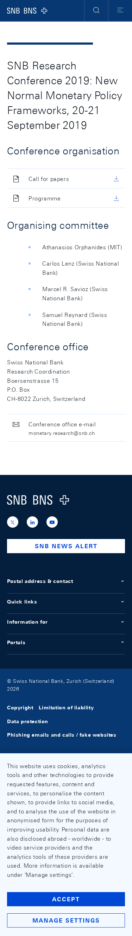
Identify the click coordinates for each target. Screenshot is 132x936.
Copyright (20, 708)
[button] (96, 10)
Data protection (27, 721)
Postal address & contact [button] (40, 581)
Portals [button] (16, 642)
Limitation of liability (66, 708)
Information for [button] (27, 622)
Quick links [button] (22, 602)
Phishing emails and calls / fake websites (62, 735)
